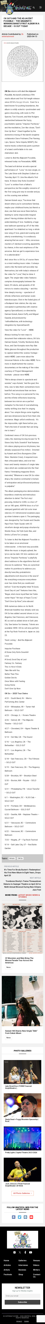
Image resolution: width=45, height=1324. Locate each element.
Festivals (8, 1274)
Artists (12, 858)
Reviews (22, 1270)
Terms (26, 1321)
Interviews (23, 1265)
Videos (36, 1265)
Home (6, 1260)
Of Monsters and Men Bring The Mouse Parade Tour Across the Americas (19, 960)
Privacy (19, 1321)
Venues (36, 1260)
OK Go (7, 91)
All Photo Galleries (21, 1193)
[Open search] (34, 7)
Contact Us (36, 1275)
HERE (34, 161)
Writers (36, 1270)
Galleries (22, 1260)
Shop (20, 1274)
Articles (7, 1265)
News (8, 967)
